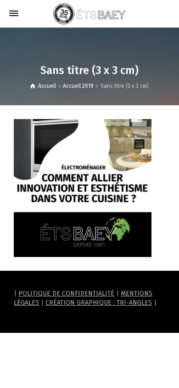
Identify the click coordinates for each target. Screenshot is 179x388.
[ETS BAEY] (89, 13)
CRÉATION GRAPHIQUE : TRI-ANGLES (98, 303)
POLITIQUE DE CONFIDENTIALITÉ (66, 293)
